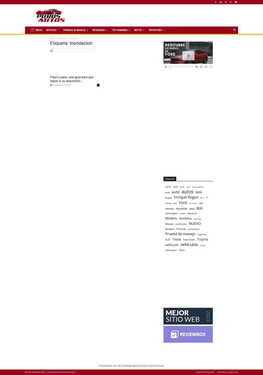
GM (201, 203)
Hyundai (181, 208)
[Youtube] (235, 2)
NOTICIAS (51, 30)
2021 (188, 187)
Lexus (182, 213)
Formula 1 (193, 203)
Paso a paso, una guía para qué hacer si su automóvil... (71, 79)
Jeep (192, 208)
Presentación (194, 229)
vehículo (171, 244)
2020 (182, 187)
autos (187, 191)
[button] (234, 30)
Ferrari (168, 203)
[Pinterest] (225, 2)
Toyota (202, 239)
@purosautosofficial (148, 365)
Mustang (197, 219)
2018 (168, 186)
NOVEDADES (98, 30)
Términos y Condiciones (227, 372)
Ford (183, 202)
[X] (230, 2)
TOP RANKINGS (120, 30)
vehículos (189, 244)
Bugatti (168, 197)
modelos (185, 218)
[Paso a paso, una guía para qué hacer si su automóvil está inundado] (75, 61)
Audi (167, 192)
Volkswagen (171, 250)
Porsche (181, 229)
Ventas (203, 245)
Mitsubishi (192, 213)
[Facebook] (215, 2)
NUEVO (195, 223)
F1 (207, 197)
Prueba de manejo (180, 234)
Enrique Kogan (186, 197)
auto (176, 191)
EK (51, 85)
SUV (167, 239)
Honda (169, 208)
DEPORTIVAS (155, 30)
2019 (175, 186)
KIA (199, 208)
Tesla (176, 239)
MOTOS (138, 30)
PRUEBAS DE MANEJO (74, 30)
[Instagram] (220, 2)
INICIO (39, 30)
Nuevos (169, 228)
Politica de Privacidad (205, 372)
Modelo (171, 218)
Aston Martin (198, 187)
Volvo (182, 250)
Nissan (169, 223)
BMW (199, 192)
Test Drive (189, 239)
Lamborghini (171, 213)
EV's (202, 197)
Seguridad (202, 234)
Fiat (175, 203)
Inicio (52, 38)
